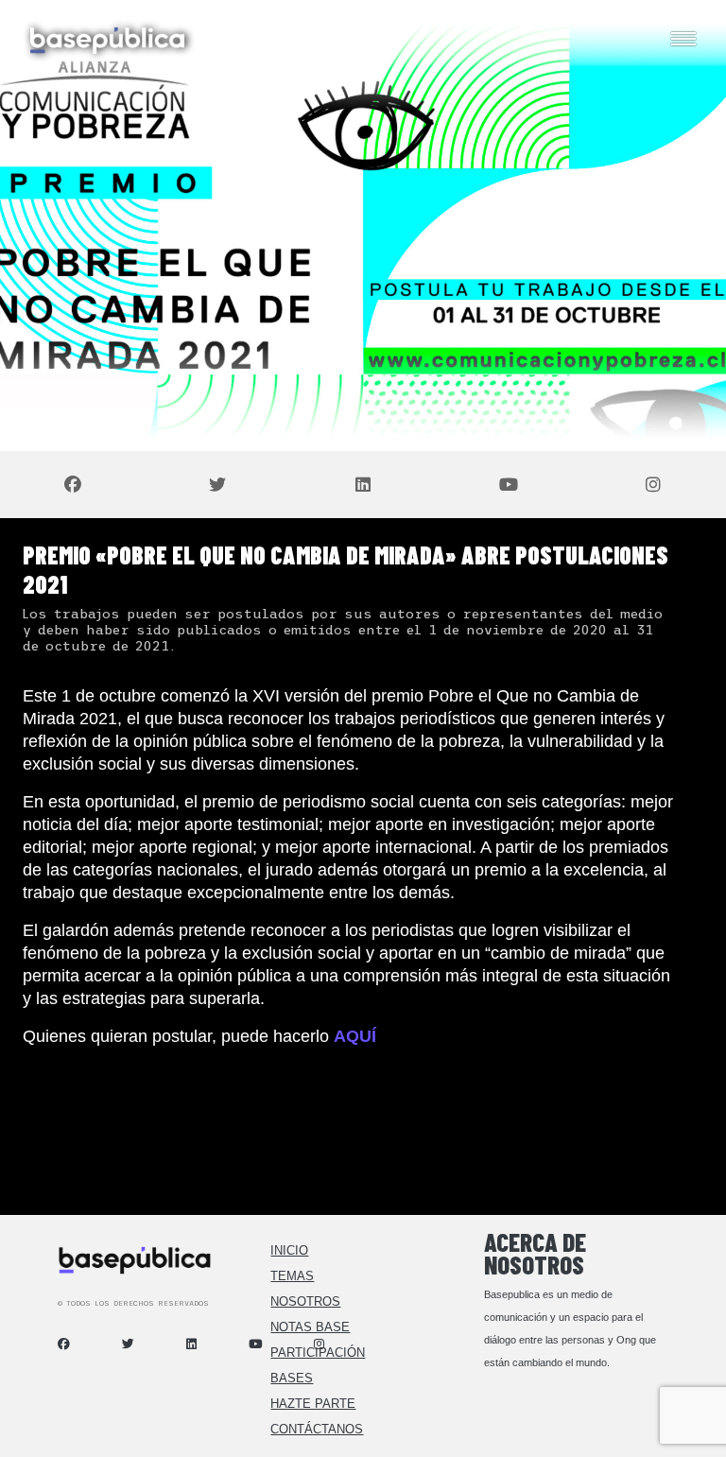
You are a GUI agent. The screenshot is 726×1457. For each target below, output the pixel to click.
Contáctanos (316, 1429)
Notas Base (310, 1327)
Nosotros (305, 1301)
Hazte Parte (312, 1403)
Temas (292, 1276)
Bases (291, 1378)
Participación (317, 1352)
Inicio (289, 1250)
